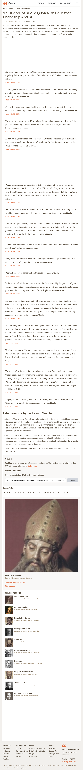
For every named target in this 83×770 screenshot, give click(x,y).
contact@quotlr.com (69, 762)
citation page (33, 466)
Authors (11, 8)
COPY (72, 480)
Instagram (6, 751)
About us (52, 748)
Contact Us (53, 751)
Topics (18, 748)
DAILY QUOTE (65, 3)
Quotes (5, 8)
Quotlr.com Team (28, 21)
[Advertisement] (41, 55)
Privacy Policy (54, 754)
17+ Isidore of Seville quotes (15, 582)
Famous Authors (22, 751)
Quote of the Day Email (37, 748)
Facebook (6, 748)
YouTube (6, 759)
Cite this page (10, 586)
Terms (51, 756)
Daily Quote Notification (37, 751)
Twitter (5, 756)
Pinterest (6, 754)
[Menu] (77, 3)
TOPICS (41, 3)
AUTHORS (52, 3)
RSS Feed (33, 756)
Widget (31, 754)
